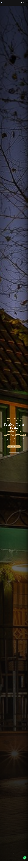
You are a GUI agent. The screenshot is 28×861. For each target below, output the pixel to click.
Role (14, 853)
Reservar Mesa (14, 446)
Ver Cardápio (14, 450)
